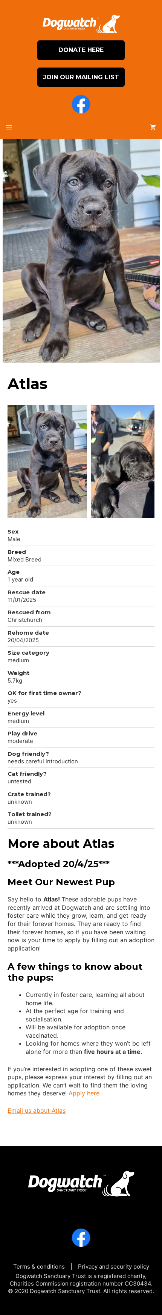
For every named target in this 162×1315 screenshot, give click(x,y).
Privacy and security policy (113, 1266)
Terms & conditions (39, 1266)
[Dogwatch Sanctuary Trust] (81, 1181)
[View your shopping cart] (153, 127)
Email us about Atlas (37, 1110)
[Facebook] (81, 105)
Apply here (84, 1093)
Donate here (81, 50)
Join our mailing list (81, 77)
